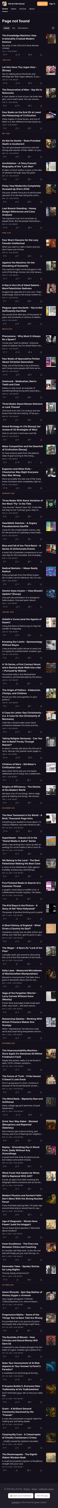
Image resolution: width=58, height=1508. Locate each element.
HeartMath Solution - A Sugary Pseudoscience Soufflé (19, 525)
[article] (29, 45)
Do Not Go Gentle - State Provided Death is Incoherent (21, 142)
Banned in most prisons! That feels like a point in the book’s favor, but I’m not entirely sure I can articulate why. (21, 978)
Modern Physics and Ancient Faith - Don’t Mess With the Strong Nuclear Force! (22, 1198)
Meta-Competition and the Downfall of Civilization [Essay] (22, 448)
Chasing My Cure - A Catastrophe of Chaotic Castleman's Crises (21, 1436)
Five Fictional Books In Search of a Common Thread (21, 884)
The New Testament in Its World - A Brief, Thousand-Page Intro (22, 817)
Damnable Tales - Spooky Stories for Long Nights (20, 1268)
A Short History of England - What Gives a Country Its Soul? (21, 927)
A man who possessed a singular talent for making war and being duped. (22, 1420)
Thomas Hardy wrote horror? (15, 1273)
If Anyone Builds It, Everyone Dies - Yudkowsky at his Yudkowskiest (22, 1388)
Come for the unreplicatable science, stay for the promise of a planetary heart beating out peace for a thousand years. (22, 531)
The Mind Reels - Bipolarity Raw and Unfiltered (22, 1100)
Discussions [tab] (23, 28)
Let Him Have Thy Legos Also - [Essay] (19, 69)
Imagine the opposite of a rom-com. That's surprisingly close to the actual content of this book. (22, 293)
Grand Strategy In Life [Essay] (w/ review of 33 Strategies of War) (21, 428)
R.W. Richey (12, 51)
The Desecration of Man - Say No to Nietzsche (22, 91)
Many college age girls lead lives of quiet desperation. (21, 1106)
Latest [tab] (6, 28)
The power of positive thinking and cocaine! (22, 912)
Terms (34, 1489)
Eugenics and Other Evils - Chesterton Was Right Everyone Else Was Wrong (20, 472)
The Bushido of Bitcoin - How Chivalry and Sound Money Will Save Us (20, 1340)
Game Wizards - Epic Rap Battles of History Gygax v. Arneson (22, 1294)
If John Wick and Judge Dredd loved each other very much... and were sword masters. (21, 1004)
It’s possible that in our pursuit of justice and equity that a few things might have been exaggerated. (20, 1322)
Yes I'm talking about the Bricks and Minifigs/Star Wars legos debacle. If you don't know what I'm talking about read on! (22, 75)
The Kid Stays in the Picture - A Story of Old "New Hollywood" (20, 907)
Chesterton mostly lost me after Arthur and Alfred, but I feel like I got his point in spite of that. (22, 933)
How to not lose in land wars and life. (19, 433)
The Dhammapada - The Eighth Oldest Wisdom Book (19, 1456)
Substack (16, 1502)
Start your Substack (22, 1495)
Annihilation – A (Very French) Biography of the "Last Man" (19, 165)
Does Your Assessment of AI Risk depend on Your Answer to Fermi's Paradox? (21, 1366)
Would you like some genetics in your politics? (19, 698)
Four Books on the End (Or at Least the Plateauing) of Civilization (21, 114)
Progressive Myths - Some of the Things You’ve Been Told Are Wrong (22, 1316)
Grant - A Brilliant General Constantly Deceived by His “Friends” (18, 1411)
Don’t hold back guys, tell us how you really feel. (22, 1394)
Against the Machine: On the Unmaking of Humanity (18, 264)
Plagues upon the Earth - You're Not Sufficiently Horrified (22, 309)
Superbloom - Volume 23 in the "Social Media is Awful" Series (19, 839)
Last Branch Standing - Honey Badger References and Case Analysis (19, 211)
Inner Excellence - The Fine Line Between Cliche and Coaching (20, 1245)
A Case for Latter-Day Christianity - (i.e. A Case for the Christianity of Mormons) (22, 715)
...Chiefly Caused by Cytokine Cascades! (20, 1441)
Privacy (27, 1489)
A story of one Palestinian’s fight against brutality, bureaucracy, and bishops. (20, 868)
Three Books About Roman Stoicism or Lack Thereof (22, 405)
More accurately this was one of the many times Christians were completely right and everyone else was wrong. (22, 480)
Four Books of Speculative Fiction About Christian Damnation (21, 360)
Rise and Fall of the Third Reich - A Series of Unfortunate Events (21, 547)
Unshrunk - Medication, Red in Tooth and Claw (19, 383)
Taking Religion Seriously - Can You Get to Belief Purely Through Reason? (22, 741)
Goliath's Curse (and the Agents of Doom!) (22, 621)
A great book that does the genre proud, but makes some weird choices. (21, 1158)
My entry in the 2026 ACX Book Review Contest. (20, 46)
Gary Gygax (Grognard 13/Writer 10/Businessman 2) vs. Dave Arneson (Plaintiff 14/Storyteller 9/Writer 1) (19, 1300)
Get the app (42, 1495)
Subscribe (42, 4)
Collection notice (46, 1489)
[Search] (53, 28)
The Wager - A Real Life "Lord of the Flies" (22, 949)
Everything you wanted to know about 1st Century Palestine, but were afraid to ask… (21, 823)
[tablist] (16, 28)
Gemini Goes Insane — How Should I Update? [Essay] (22, 592)
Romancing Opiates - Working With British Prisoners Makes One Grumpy (22, 1022)
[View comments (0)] (17, 683)
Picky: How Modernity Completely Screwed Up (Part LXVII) (21, 187)
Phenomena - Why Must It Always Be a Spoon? (21, 338)
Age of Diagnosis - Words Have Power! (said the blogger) (19, 1223)
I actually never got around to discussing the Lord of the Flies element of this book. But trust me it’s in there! (21, 956)
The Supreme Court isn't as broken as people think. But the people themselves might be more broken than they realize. (21, 219)
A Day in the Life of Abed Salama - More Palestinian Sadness (21, 287)
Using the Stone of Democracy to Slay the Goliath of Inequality (21, 627)
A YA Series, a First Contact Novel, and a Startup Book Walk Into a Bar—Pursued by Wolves (21, 667)
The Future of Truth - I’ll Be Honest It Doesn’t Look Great (21, 1078)
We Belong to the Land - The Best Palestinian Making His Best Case (21, 862)
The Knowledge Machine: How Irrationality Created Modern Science (19, 38)
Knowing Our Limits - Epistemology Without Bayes (22, 643)
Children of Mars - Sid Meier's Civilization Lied (19, 766)
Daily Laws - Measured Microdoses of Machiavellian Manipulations (22, 972)
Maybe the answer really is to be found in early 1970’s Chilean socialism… (21, 1061)
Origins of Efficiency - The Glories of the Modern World (21, 788)
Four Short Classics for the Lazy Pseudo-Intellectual (20, 242)
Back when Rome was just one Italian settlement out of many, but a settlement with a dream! (21, 772)
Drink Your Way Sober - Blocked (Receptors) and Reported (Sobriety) (20, 1124)
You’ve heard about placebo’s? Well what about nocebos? (21, 1229)
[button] (5, 9)
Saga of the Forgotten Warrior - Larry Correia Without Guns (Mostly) (19, 996)
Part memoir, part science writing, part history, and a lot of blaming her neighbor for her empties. (21, 1132)
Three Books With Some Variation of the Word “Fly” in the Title (22, 502)
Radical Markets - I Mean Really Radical (20, 570)
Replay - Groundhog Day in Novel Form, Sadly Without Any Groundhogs (20, 1150)
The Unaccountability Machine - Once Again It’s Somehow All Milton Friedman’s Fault (22, 1053)
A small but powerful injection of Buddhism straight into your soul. (22, 1462)
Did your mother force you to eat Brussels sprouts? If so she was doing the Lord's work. (21, 194)
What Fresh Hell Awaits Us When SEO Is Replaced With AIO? (21, 1174)
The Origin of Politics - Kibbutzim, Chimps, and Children (21, 692)
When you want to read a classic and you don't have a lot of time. (21, 248)
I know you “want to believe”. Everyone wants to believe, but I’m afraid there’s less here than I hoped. (22, 344)
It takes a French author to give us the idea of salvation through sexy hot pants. (22, 171)
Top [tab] (13, 28)
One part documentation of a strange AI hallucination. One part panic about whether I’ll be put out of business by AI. (21, 598)
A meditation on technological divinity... (20, 1373)
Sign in (52, 4)
